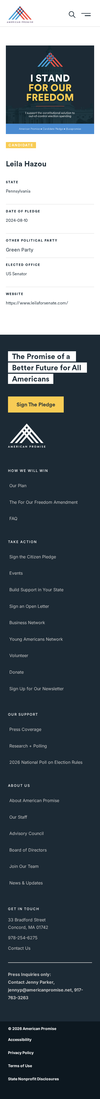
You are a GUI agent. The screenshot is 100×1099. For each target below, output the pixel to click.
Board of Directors (28, 850)
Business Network (27, 622)
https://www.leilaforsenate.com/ (37, 303)
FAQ (13, 518)
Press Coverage (25, 729)
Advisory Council (26, 833)
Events (16, 573)
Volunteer (18, 655)
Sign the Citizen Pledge (32, 556)
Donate (16, 672)
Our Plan (17, 485)
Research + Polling (28, 746)
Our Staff (18, 817)
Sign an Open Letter (29, 606)
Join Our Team (24, 866)
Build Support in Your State (36, 589)
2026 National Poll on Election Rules (45, 762)
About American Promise (34, 800)
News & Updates (26, 883)
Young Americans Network (36, 639)
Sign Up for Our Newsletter (36, 688)
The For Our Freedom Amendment (43, 502)
